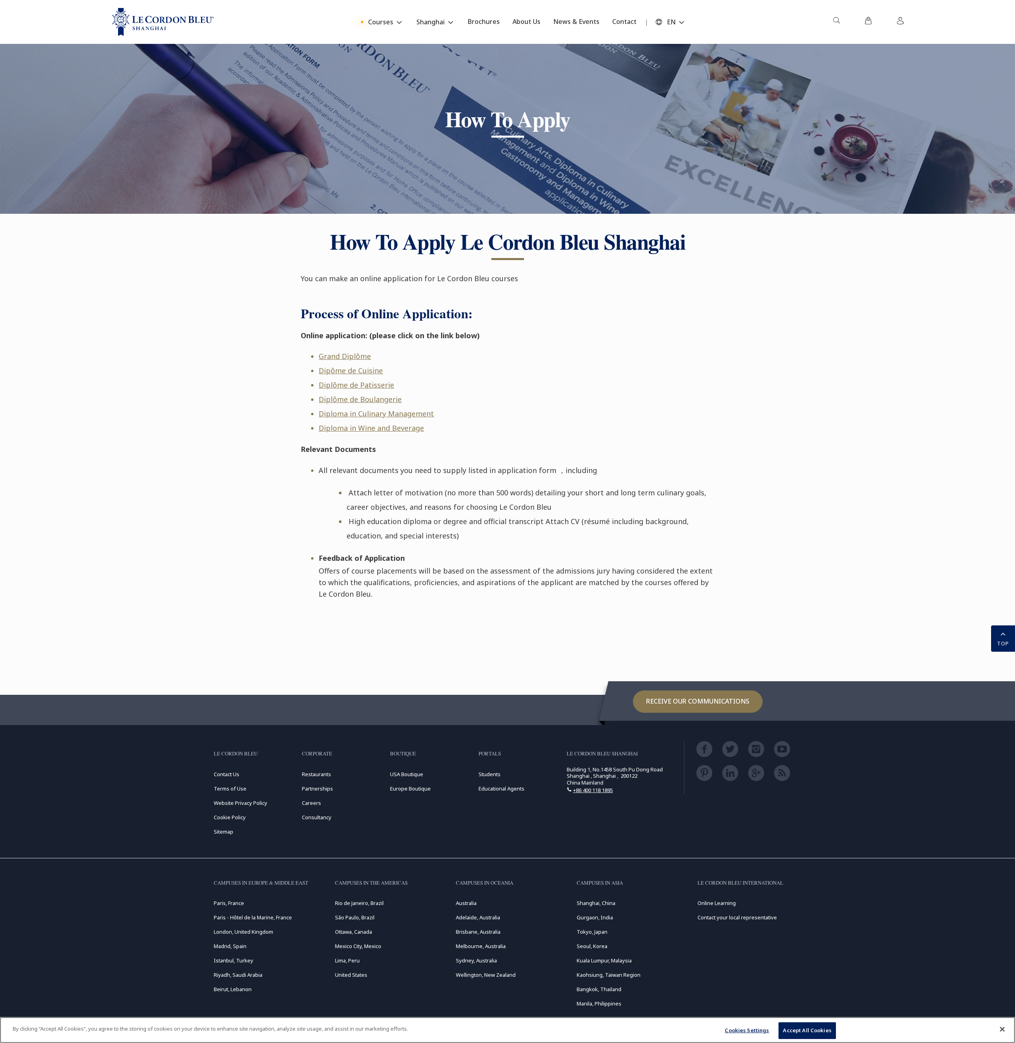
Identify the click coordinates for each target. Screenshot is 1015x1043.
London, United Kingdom (243, 931)
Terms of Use (230, 788)
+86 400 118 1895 (593, 790)
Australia (466, 903)
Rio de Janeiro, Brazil (359, 903)
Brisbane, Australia (478, 931)
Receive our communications (697, 701)
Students (490, 774)
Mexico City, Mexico (358, 946)
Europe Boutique (410, 788)
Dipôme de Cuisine (351, 370)
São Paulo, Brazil (354, 917)
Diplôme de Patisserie (356, 385)
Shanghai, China (596, 903)
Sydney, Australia (476, 960)
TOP (1003, 643)
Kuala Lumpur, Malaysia (604, 960)
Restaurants (316, 774)
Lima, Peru (347, 960)
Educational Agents (501, 788)
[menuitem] (836, 22)
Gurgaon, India (595, 917)
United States (351, 974)
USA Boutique (406, 774)
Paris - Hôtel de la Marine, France (253, 917)
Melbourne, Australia (481, 946)
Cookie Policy (230, 817)
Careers (311, 802)
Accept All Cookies (807, 1030)
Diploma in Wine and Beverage (371, 428)
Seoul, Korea (592, 946)
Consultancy (316, 817)
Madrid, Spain (230, 946)
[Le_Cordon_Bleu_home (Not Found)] (163, 22)
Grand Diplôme (345, 356)
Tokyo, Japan (592, 931)
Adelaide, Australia (478, 917)
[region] (507, 1030)
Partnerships (317, 788)
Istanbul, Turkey (233, 960)
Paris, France (229, 903)
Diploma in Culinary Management (376, 413)
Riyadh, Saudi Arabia (238, 974)
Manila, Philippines (599, 1003)
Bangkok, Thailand (599, 989)
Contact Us (226, 774)
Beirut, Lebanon (233, 989)
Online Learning (717, 903)
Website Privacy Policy (240, 802)
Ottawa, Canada (353, 931)
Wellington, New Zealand (486, 974)
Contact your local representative (737, 917)
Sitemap (223, 831)
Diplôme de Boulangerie (360, 399)
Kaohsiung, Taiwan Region (609, 974)
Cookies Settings (747, 1030)
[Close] (1002, 1029)
